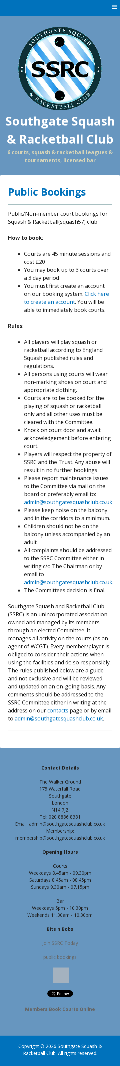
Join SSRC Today (60, 943)
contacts (57, 710)
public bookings (60, 957)
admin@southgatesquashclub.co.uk (68, 502)
